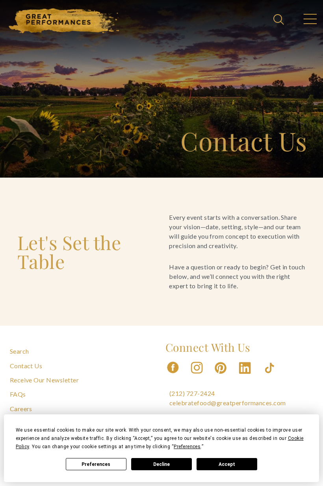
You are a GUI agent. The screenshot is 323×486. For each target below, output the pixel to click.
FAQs (18, 394)
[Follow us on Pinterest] (221, 376)
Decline (161, 464)
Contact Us (26, 365)
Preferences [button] (187, 446)
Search (19, 351)
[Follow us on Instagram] (197, 376)
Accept (227, 464)
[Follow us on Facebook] (173, 376)
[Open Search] (280, 20)
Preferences (96, 464)
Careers (21, 408)
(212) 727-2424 (192, 393)
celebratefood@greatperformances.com (227, 402)
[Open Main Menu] (310, 20)
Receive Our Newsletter (44, 380)
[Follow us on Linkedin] (246, 376)
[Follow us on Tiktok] (270, 376)
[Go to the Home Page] (64, 21)
